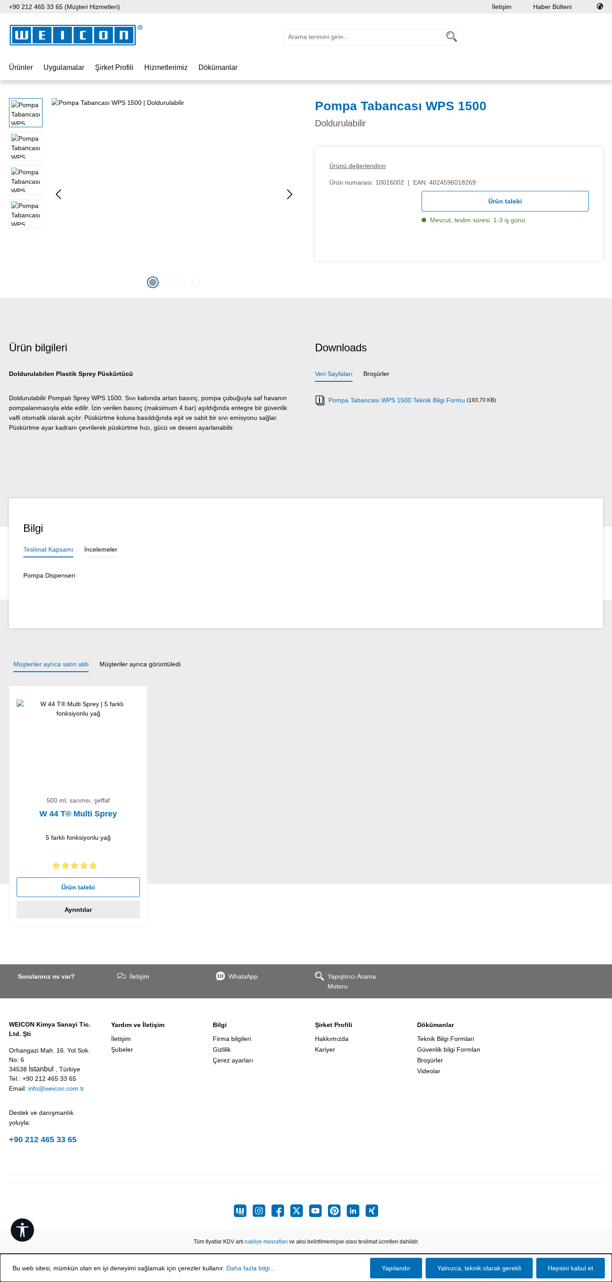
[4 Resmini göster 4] (196, 282)
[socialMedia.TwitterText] (299, 1210)
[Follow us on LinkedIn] (356, 1210)
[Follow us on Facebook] (281, 1210)
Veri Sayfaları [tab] (334, 373)
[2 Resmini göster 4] (167, 282)
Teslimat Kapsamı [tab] (48, 549)
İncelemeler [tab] (100, 549)
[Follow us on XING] (372, 1210)
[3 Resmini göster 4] (181, 282)
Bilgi (220, 1024)
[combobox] (362, 37)
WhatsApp (243, 976)
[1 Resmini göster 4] (153, 282)
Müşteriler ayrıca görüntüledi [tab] (140, 664)
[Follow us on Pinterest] (337, 1210)
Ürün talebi (505, 201)
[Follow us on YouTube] (318, 1210)
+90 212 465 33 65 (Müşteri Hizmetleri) (64, 6)
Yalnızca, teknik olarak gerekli (479, 1268)
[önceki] (58, 194)
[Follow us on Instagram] (262, 1210)
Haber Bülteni (552, 6)
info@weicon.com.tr (56, 1088)
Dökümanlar (435, 1024)
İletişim (502, 6)
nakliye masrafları (266, 1242)
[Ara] (452, 37)
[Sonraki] (290, 194)
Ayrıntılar (78, 909)
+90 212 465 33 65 (43, 1139)
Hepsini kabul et (570, 1268)
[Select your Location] (600, 6)
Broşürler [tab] (376, 373)
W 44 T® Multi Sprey (78, 813)
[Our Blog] (243, 1210)
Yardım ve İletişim (137, 1024)
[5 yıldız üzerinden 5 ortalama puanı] (78, 867)
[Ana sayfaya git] (76, 35)
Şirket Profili (333, 1024)
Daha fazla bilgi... (250, 1268)
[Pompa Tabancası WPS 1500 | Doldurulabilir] (174, 194)
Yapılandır (396, 1268)
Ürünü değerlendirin (357, 165)
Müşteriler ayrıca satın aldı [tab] (51, 664)
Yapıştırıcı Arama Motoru (352, 981)
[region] (153, 194)
